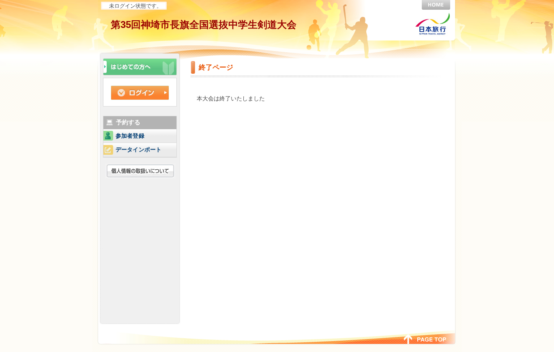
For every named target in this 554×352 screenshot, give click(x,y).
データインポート (138, 150)
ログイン (140, 92)
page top (425, 338)
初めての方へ (140, 66)
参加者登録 (130, 136)
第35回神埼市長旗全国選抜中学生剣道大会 (203, 24)
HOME (436, 5)
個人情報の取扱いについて (141, 170)
